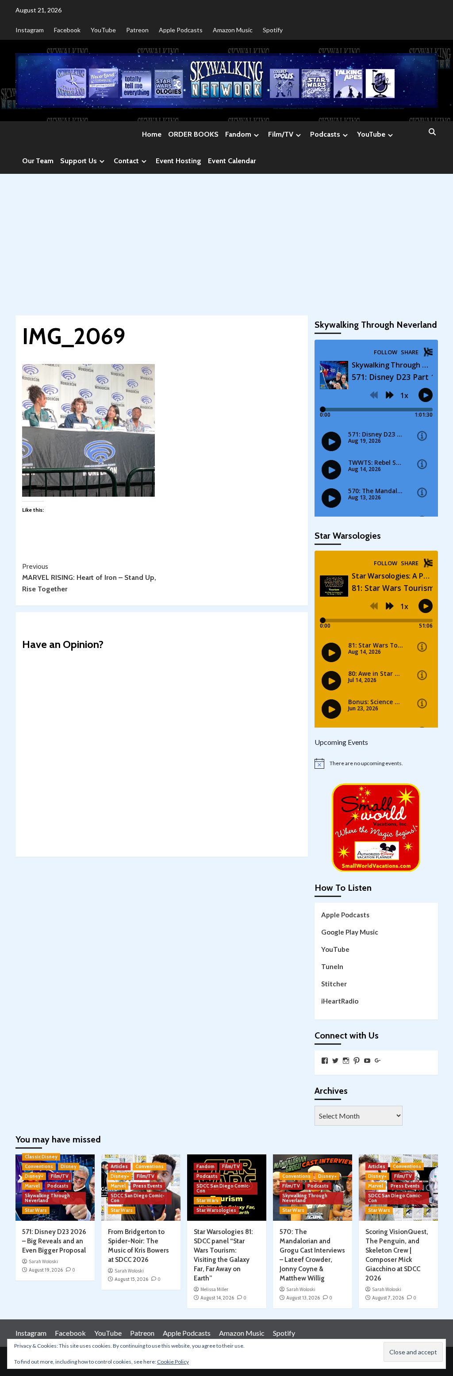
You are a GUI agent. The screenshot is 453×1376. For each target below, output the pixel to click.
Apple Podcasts (181, 30)
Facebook (67, 30)
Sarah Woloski (43, 1261)
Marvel (32, 1186)
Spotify (273, 30)
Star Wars (36, 1210)
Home (151, 134)
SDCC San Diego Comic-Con (138, 1198)
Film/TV (280, 134)
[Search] (432, 132)
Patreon (137, 30)
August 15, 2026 (131, 1279)
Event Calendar (232, 161)
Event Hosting (178, 161)
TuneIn (332, 966)
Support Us (78, 161)
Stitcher (334, 984)
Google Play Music (349, 932)
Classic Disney (41, 1157)
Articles (119, 1166)
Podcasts (325, 134)
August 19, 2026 (46, 1270)
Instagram (29, 30)
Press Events (147, 1186)
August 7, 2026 (388, 1298)
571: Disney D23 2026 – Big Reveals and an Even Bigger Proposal (54, 1241)
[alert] (376, 763)
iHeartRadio (339, 1001)
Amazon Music (233, 30)
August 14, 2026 (217, 1298)
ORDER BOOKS (193, 134)
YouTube (103, 30)
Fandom (238, 134)
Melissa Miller (214, 1289)
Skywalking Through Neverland (47, 1198)
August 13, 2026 (303, 1298)
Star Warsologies (216, 1210)
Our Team (38, 161)
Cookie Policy (173, 1361)
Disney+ (34, 1176)
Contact (126, 161)
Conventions (39, 1166)
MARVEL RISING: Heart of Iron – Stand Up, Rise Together (89, 577)
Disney (69, 1166)
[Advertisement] (226, 240)
